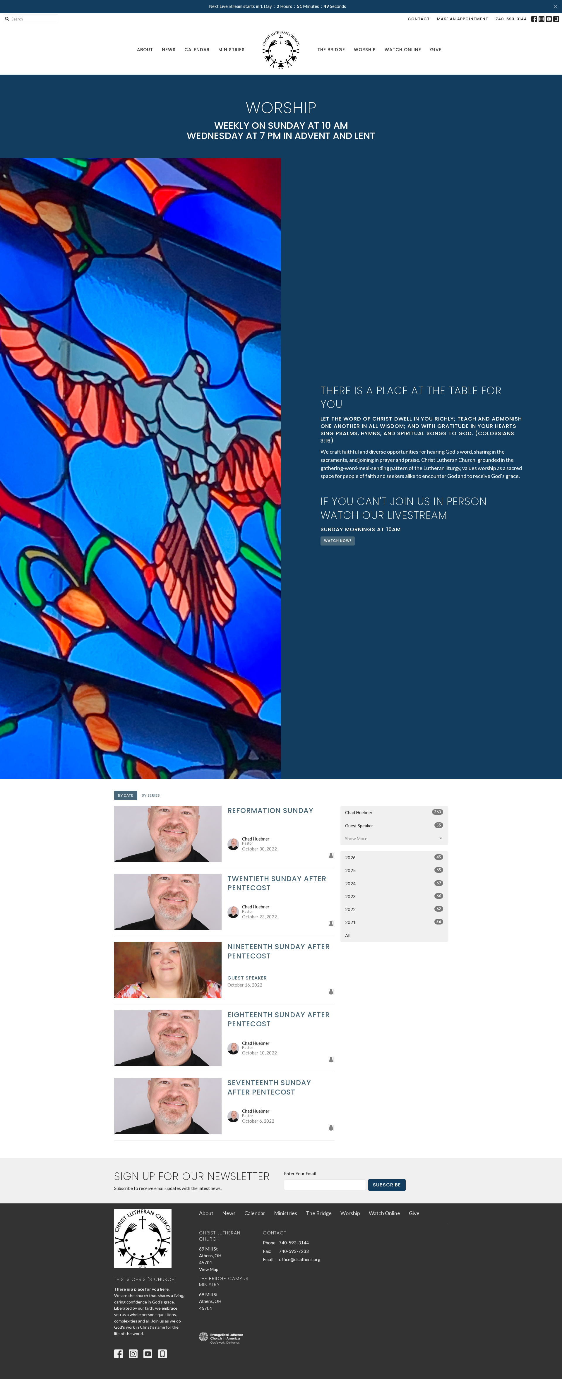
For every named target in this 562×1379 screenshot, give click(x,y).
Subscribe (387, 1184)
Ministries (231, 50)
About (145, 50)
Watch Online (403, 50)
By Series (151, 795)
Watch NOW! (337, 540)
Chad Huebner (393, 812)
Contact (419, 19)
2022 (393, 909)
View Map (208, 1269)
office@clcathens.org (300, 1259)
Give (435, 50)
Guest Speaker (393, 825)
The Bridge (331, 50)
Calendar (197, 50)
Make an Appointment (462, 19)
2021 (393, 922)
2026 (393, 857)
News (169, 50)
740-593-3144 (511, 19)
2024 (393, 883)
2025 (393, 870)
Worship (365, 50)
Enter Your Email (300, 1173)
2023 (393, 896)
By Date (125, 795)
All (347, 935)
